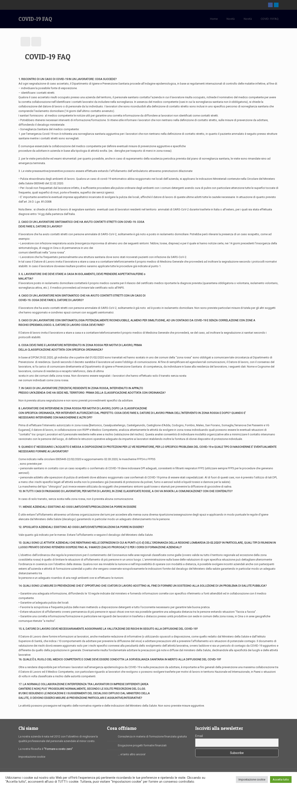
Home (214, 18)
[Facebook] (270, 5)
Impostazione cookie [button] (252, 779)
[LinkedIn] (276, 5)
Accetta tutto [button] (281, 779)
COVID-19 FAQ (270, 18)
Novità (231, 18)
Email (199, 736)
